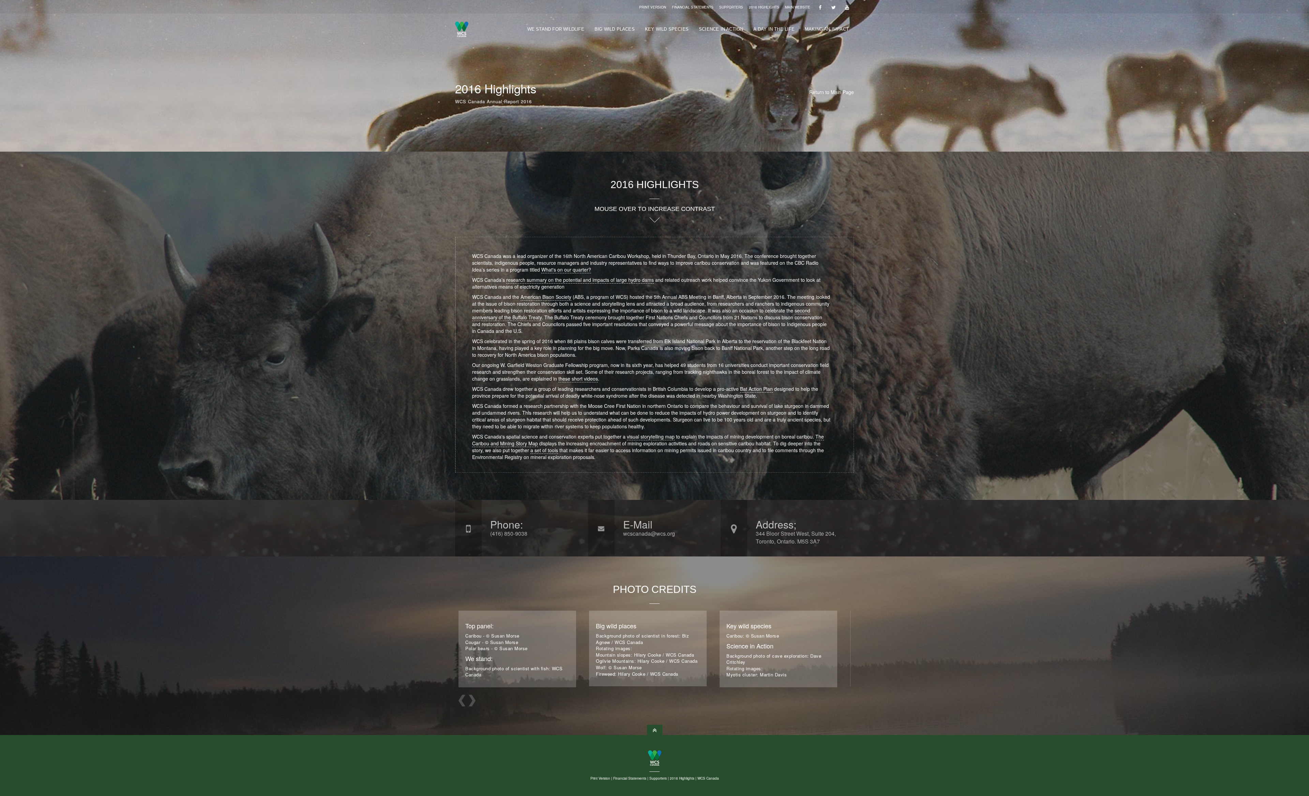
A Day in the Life (773, 29)
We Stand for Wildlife (555, 29)
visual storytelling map (651, 436)
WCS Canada (708, 778)
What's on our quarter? (566, 269)
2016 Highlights (764, 7)
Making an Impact (827, 29)
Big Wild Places (615, 29)
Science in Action (721, 29)
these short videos (578, 378)
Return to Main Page (831, 92)
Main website (797, 7)
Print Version (652, 7)
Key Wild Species (667, 29)
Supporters (731, 7)
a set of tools (544, 450)
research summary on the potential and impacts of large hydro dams (580, 279)
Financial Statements (692, 7)
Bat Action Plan (756, 388)
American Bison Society (546, 296)
